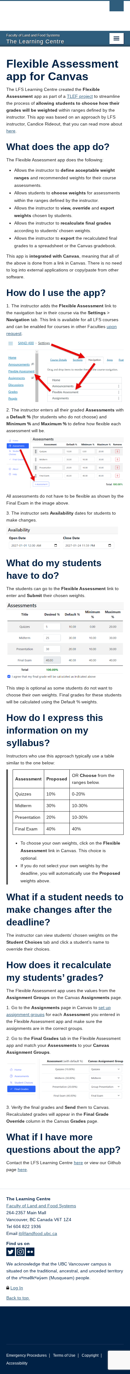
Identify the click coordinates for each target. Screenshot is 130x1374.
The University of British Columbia (47, 13)
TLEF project (80, 96)
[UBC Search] (116, 8)
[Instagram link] (20, 1253)
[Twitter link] (10, 1253)
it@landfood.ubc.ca (38, 1233)
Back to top (18, 1297)
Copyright (90, 1355)
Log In (16, 1287)
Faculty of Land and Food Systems (41, 1205)
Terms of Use (64, 1355)
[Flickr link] (30, 1253)
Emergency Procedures (26, 1355)
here (10, 130)
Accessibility (16, 1363)
